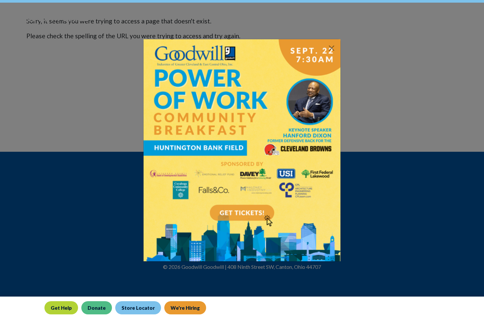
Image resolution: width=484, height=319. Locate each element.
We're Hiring (185, 308)
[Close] (332, 48)
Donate (97, 308)
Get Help (61, 308)
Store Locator (138, 308)
